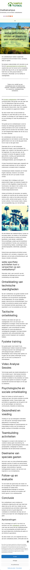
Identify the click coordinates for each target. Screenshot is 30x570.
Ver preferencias (15, 564)
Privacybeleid (19, 568)
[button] (28, 541)
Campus (5, 43)
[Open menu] (15, 21)
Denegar (15, 560)
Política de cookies (11, 568)
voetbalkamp (16, 525)
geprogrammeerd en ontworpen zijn (16, 66)
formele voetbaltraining (10, 99)
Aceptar (15, 556)
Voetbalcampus (7, 10)
